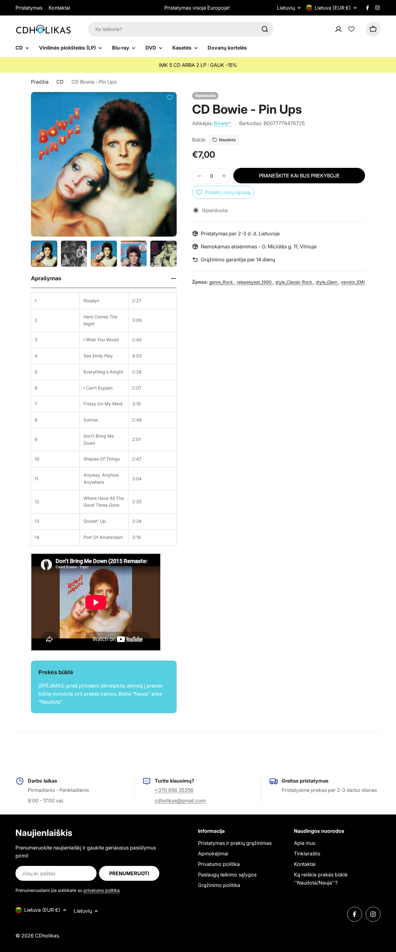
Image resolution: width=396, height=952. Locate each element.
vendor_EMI (353, 282)
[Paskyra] (346, 29)
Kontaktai (59, 8)
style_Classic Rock (294, 282)
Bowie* (222, 123)
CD (60, 82)
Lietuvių (286, 7)
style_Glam (327, 282)
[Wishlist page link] (351, 29)
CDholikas (47, 935)
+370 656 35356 (174, 790)
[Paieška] (265, 29)
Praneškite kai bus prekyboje (299, 175)
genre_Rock (221, 282)
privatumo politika (102, 890)
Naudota (227, 139)
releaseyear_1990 (255, 282)
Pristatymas (28, 8)
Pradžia (40, 82)
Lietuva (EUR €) (333, 8)
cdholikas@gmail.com (180, 800)
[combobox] (180, 29)
